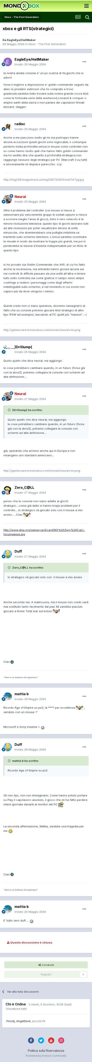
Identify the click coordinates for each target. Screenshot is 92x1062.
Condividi (47, 965)
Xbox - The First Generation (47, 44)
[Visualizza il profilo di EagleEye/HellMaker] (7, 62)
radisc (20, 124)
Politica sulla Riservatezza (46, 1050)
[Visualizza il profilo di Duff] (7, 554)
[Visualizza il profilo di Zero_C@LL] (7, 490)
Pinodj (10, 1021)
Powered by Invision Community (46, 1055)
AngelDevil (23, 1021)
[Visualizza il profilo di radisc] (7, 126)
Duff (18, 551)
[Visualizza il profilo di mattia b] (7, 696)
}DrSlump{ (23, 347)
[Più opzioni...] (84, 61)
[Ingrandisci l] (26, 514)
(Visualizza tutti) (16, 1008)
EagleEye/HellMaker (21, 40)
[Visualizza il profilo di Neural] (7, 199)
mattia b (22, 694)
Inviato (30, 64)
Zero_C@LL (24, 487)
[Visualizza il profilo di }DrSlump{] (7, 349)
